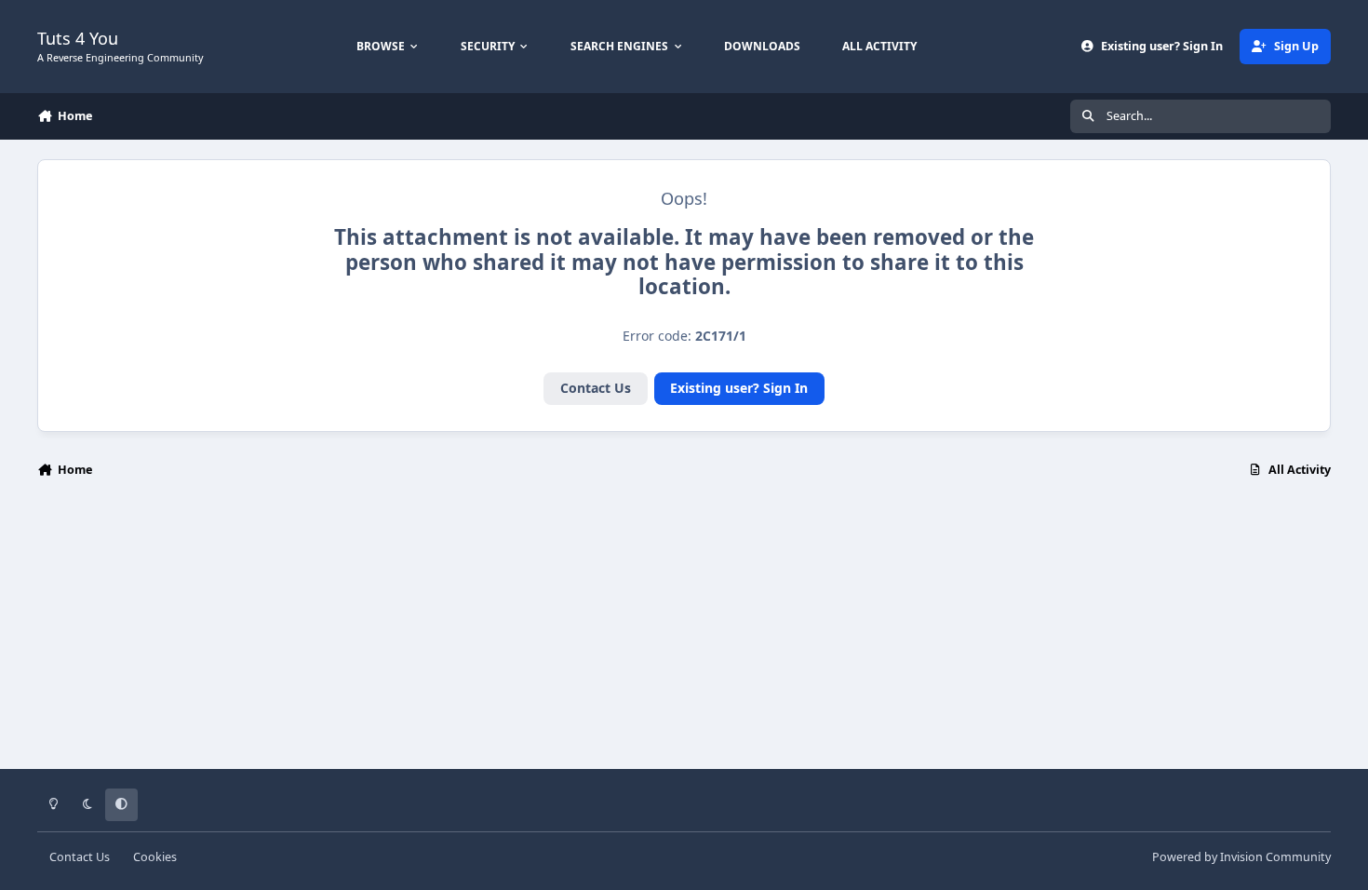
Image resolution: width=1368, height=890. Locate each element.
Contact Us (595, 388)
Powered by (1241, 857)
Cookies (155, 857)
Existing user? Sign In (739, 388)
